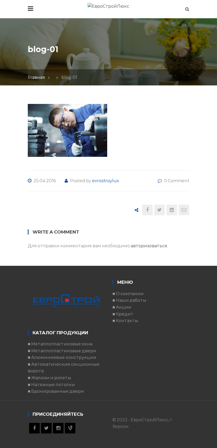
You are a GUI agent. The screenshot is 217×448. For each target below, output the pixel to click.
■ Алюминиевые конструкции (62, 357)
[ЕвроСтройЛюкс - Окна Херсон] (108, 5)
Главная (36, 77)
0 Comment (176, 180)
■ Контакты (125, 320)
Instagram (58, 428)
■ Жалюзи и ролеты (49, 377)
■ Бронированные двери (56, 391)
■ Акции (121, 307)
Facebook (34, 428)
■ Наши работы (129, 300)
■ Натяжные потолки (51, 384)
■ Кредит (122, 314)
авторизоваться (149, 245)
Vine (70, 428)
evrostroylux (105, 180)
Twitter (46, 428)
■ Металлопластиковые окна (60, 343)
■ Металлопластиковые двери (62, 350)
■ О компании (128, 293)
